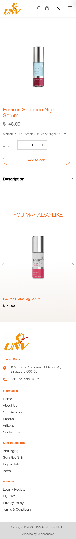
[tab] (38, 179)
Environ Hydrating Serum (21, 299)
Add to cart (36, 160)
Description (13, 179)
